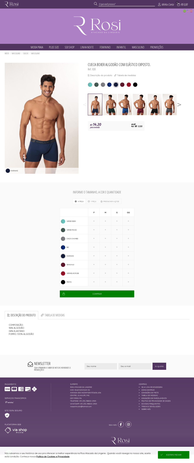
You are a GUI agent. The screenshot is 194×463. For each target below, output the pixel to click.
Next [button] (179, 104)
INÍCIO (7, 53)
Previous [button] (85, 104)
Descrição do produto (23, 315)
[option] (95, 104)
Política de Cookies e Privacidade (52, 456)
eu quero (159, 366)
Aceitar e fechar (173, 455)
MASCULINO (16, 53)
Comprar (97, 294)
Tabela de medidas (55, 315)
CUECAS (26, 53)
